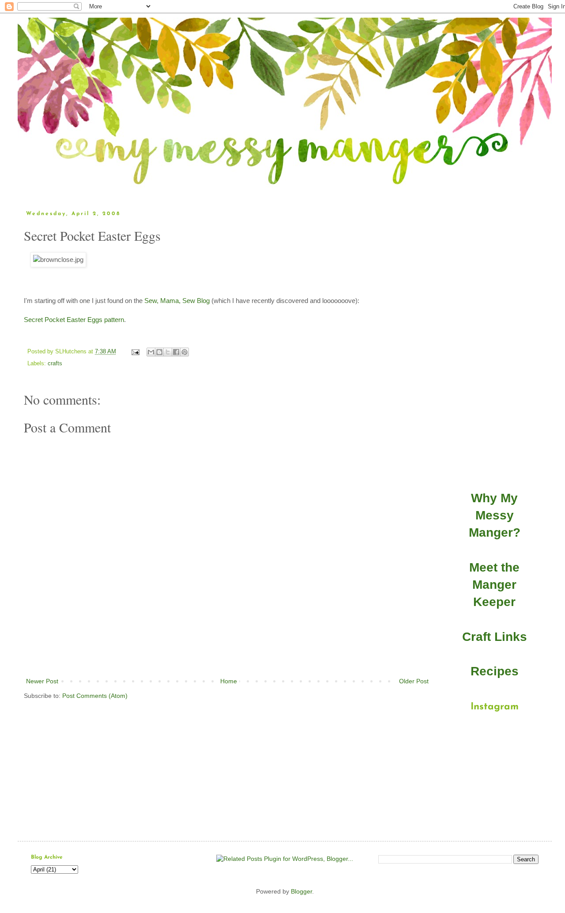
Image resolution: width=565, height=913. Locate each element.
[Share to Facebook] (176, 352)
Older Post (414, 681)
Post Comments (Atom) (95, 695)
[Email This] (151, 352)
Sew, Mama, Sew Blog (177, 300)
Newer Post (42, 681)
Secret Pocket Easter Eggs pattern (74, 319)
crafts (55, 363)
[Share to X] (167, 352)
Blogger (301, 891)
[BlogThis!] (159, 352)
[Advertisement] (227, 651)
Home (228, 681)
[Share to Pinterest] (184, 352)
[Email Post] (135, 352)
